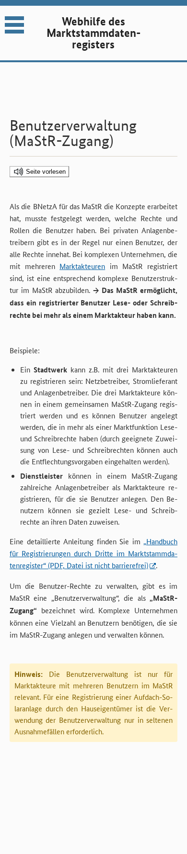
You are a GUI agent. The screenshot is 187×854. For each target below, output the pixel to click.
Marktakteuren (82, 266)
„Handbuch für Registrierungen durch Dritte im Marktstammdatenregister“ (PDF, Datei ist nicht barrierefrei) (93, 553)
